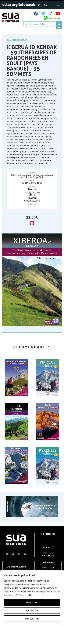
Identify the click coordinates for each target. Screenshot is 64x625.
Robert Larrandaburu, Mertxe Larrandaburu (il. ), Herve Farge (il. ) (32, 176)
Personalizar (32, 610)
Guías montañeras (17, 40)
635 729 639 (54, 18)
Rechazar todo (32, 618)
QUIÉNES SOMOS (48, 534)
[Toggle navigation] (58, 4)
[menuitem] (40, 5)
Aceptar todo (32, 602)
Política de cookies (24, 594)
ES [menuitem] (45, 5)
